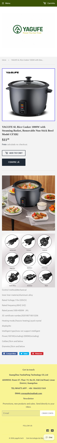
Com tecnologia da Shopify (36, 438)
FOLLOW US (27, 426)
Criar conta (47, 413)
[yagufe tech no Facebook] (47, 431)
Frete (4, 144)
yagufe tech (19, 438)
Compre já (13, 162)
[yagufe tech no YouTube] (52, 431)
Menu (7, 3)
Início (4, 60)
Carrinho (51, 3)
